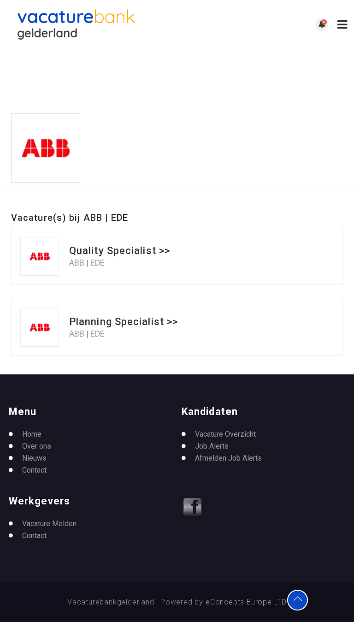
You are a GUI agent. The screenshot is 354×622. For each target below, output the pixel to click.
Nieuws (34, 458)
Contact (34, 470)
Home (31, 434)
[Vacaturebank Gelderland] (92, 24)
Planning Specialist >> (123, 321)
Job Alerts (212, 446)
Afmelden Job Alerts (228, 458)
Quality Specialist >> (119, 250)
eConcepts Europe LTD (246, 602)
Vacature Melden (49, 523)
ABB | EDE (87, 262)
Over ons (36, 446)
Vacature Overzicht (225, 434)
